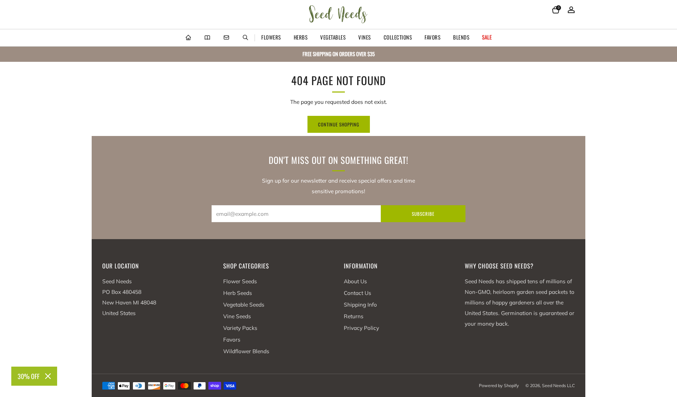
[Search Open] (245, 37)
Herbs (301, 37)
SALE (487, 37)
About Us (355, 281)
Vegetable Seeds (243, 304)
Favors (432, 37)
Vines (364, 37)
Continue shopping (338, 124)
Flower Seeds (240, 281)
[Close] (48, 376)
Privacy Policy (361, 328)
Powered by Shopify (499, 385)
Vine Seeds (237, 316)
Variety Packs (240, 328)
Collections (398, 37)
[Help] (226, 37)
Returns (354, 316)
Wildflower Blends (246, 351)
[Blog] (207, 37)
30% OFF (28, 376)
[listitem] (338, 54)
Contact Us (357, 293)
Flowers (271, 37)
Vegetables (333, 37)
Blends (461, 37)
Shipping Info (360, 304)
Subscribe (423, 213)
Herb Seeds (237, 293)
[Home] (188, 37)
